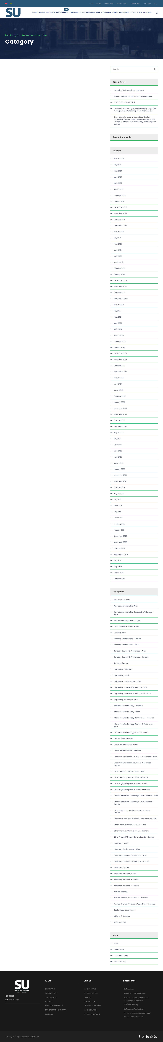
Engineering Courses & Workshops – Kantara (132, 693)
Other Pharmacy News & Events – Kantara (131, 831)
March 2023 (118, 390)
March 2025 (118, 262)
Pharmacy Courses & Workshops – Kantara (132, 861)
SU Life (139, 12)
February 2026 (120, 195)
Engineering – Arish (121, 675)
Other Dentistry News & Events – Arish (129, 771)
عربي (91, 3)
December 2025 (120, 207)
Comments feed (121, 955)
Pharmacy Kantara (121, 867)
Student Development (120, 12)
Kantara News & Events (123, 738)
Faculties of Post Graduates (57, 12)
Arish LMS (147, 3)
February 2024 (120, 341)
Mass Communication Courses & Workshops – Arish (135, 757)
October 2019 (119, 579)
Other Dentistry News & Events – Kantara (131, 777)
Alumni (133, 12)
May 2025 (118, 250)
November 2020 (120, 542)
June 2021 (118, 505)
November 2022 (120, 414)
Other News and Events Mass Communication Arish (135, 819)
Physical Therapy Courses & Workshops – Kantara (134, 904)
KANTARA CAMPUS (91, 993)
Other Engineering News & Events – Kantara (132, 789)
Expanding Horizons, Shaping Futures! (129, 90)
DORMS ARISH (50, 989)
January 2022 (119, 469)
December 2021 (120, 475)
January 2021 (119, 530)
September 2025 (121, 225)
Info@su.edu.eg (12, 999)
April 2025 (118, 256)
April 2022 (118, 457)
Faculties (41, 12)
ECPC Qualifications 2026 (124, 102)
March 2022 (118, 463)
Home (34, 12)
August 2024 (119, 305)
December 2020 (120, 536)
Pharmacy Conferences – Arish (127, 849)
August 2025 (119, 232)
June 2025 (118, 244)
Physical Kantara (120, 892)
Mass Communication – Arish (126, 744)
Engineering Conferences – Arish (127, 681)
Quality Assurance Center (90, 12)
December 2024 (120, 280)
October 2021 (119, 487)
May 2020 (118, 566)
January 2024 (119, 347)
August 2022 (119, 432)
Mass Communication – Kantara (127, 750)
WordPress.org (120, 961)
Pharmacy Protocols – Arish (125, 873)
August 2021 (119, 493)
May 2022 (118, 451)
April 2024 (118, 329)
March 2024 (119, 335)
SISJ (155, 3)
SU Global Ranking (131, 1005)
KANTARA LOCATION (92, 1014)
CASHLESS (49, 1014)
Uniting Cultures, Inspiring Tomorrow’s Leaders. (133, 96)
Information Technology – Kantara (128, 705)
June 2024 (118, 317)
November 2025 (120, 213)
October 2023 (119, 365)
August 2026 (119, 159)
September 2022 (121, 426)
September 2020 (121, 554)
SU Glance (147, 12)
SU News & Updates (122, 916)
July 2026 (117, 165)
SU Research (106, 12)
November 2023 (120, 359)
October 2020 (119, 548)
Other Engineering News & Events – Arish (130, 783)
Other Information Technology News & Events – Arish (136, 795)
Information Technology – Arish (127, 712)
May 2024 (118, 323)
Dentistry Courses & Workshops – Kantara (131, 657)
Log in (116, 943)
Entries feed (119, 949)
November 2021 (120, 481)
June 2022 (118, 445)
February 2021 (119, 524)
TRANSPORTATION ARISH (54, 1006)
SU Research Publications (134, 1009)
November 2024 (120, 286)
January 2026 (119, 201)
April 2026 (118, 183)
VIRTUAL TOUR (89, 1001)
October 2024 (119, 292)
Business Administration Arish (126, 606)
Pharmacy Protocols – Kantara (126, 879)
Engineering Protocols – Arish (126, 699)
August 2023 (119, 378)
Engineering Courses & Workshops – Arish (131, 687)
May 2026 (118, 177)
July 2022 (117, 439)
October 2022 (119, 420)
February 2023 (119, 396)
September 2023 (121, 372)
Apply (98, 3)
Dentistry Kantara (121, 663)
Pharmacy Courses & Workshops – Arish (130, 855)
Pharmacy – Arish (121, 843)
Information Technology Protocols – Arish (131, 732)
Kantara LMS (135, 3)
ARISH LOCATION (90, 1010)
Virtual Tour (108, 3)
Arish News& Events (122, 600)
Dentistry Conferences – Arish (126, 645)
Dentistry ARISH (120, 632)
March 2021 (118, 518)
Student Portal (121, 3)
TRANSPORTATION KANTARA (55, 1010)
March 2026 (119, 189)
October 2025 (119, 219)
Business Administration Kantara (127, 620)
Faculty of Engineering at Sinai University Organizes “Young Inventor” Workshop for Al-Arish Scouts (135, 109)
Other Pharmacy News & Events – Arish (130, 825)
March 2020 (119, 572)
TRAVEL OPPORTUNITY (92, 1006)
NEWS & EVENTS (51, 997)
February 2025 (119, 268)
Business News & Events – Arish (126, 626)
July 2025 (117, 238)
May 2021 (117, 512)
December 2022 (120, 408)
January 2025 (119, 274)
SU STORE (48, 1001)
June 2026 (118, 171)
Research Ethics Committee (134, 993)
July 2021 (117, 499)
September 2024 (121, 299)
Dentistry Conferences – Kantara (127, 639)
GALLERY (87, 997)
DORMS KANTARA (51, 993)
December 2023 (120, 353)
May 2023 (118, 384)
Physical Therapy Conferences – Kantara (131, 898)
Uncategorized (120, 922)
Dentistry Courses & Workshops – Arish (130, 651)
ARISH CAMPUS (90, 989)
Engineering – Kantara (123, 669)
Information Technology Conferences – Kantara (134, 718)
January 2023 (119, 402)
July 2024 (118, 311)
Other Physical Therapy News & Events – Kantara (134, 837)
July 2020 (117, 560)
